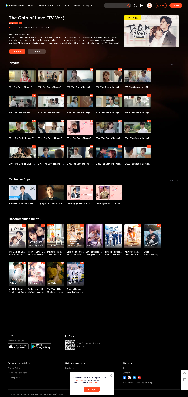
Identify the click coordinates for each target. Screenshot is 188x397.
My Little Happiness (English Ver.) (24, 289)
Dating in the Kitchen (38, 289)
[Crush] (152, 236)
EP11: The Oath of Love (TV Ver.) (24, 138)
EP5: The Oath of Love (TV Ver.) (139, 87)
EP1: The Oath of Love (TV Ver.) (23, 87)
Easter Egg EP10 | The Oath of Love (112, 203)
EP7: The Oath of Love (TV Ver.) (52, 112)
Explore (89, 5)
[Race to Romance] (75, 274)
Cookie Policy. (93, 382)
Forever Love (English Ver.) (40, 251)
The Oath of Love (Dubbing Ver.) (24, 251)
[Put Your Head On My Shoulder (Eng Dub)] (55, 236)
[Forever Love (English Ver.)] (36, 236)
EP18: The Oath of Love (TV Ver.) (82, 163)
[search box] (128, 5)
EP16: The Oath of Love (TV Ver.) (24, 163)
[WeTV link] (15, 5)
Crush (146, 251)
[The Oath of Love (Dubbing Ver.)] (17, 236)
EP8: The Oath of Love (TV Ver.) (81, 112)
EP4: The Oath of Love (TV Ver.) (110, 87)
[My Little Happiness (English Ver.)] (17, 274)
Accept (92, 389)
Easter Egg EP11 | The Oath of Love (83, 203)
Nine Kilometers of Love (116, 251)
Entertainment (63, 5)
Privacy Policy (78, 380)
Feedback (69, 368)
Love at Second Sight (96, 251)
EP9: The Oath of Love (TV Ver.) (110, 112)
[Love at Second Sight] (94, 236)
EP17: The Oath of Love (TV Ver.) (53, 163)
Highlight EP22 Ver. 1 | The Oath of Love (56, 203)
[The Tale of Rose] (55, 274)
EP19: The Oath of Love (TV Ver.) (111, 163)
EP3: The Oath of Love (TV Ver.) (81, 87)
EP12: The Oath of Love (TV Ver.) (53, 138)
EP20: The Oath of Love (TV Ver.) (139, 163)
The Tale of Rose (55, 289)
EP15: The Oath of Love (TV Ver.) (139, 138)
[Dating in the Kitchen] (36, 274)
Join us (126, 368)
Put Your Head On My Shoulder (138, 251)
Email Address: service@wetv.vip (137, 382)
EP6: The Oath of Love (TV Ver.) (23, 112)
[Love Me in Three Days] (75, 236)
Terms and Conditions (17, 373)
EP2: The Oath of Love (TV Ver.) (52, 87)
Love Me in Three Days (77, 251)
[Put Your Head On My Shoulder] (132, 236)
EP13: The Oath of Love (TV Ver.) (82, 138)
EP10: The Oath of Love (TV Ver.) (139, 112)
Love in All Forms (45, 5)
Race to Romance (75, 289)
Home (31, 5)
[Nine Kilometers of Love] (113, 236)
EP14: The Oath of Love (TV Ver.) (111, 138)
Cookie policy (14, 377)
